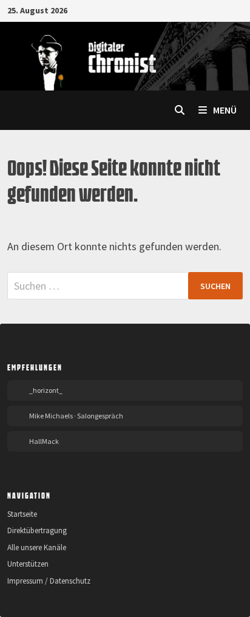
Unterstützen (28, 564)
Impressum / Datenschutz (48, 581)
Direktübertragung (37, 530)
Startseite (22, 514)
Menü (224, 110)
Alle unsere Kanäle (36, 547)
